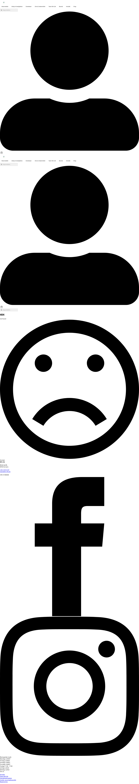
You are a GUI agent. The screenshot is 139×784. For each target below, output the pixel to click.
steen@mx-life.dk (5, 472)
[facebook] (69, 616)
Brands (61, 6)
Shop (74, 6)
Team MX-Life (52, 6)
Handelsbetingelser (6, 778)
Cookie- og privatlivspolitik (8, 780)
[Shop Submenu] (77, 6)
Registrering (4, 782)
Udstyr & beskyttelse (16, 6)
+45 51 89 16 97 (4, 470)
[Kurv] (1, 152)
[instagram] (69, 755)
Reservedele (5, 6)
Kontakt (68, 6)
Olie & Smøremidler (40, 6)
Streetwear (29, 6)
